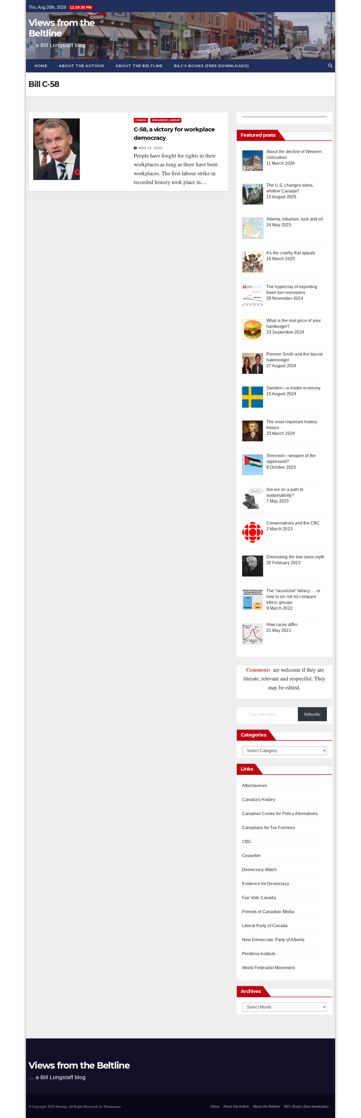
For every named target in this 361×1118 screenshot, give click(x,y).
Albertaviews (254, 785)
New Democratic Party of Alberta (273, 939)
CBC (247, 841)
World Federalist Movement (268, 967)
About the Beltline (138, 65)
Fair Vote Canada (259, 897)
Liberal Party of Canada (265, 925)
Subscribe (312, 714)
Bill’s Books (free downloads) (211, 65)
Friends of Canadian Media (268, 911)
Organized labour (166, 120)
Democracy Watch (259, 869)
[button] (330, 65)
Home (40, 65)
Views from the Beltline (61, 28)
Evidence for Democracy (265, 883)
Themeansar (112, 1106)
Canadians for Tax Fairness (268, 827)
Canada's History (258, 799)
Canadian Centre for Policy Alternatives (280, 813)
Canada (140, 120)
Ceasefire (251, 855)
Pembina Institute (258, 953)
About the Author (81, 65)
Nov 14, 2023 (150, 148)
